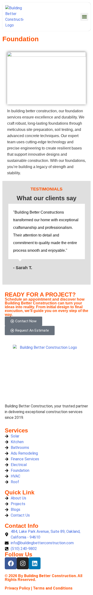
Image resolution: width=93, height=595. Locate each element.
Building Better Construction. (50, 576)
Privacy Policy (17, 588)
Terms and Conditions (52, 588)
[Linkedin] (35, 563)
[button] (84, 17)
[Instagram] (23, 563)
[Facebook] (11, 563)
